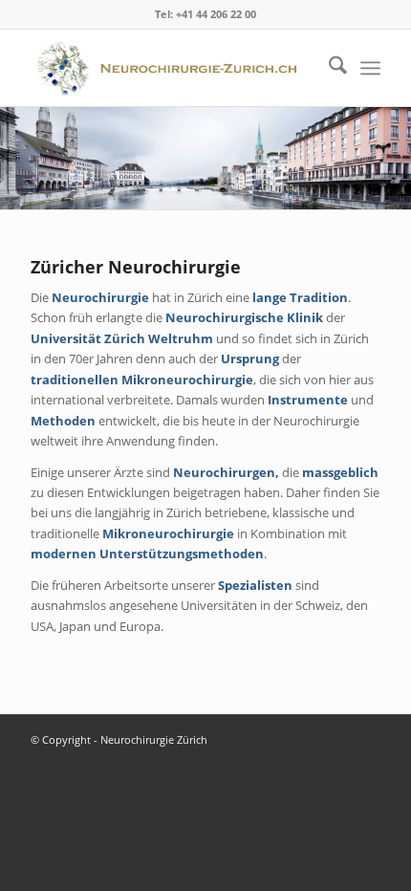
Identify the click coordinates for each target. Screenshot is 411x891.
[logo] (170, 68)
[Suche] (328, 68)
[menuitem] (328, 68)
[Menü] (370, 68)
